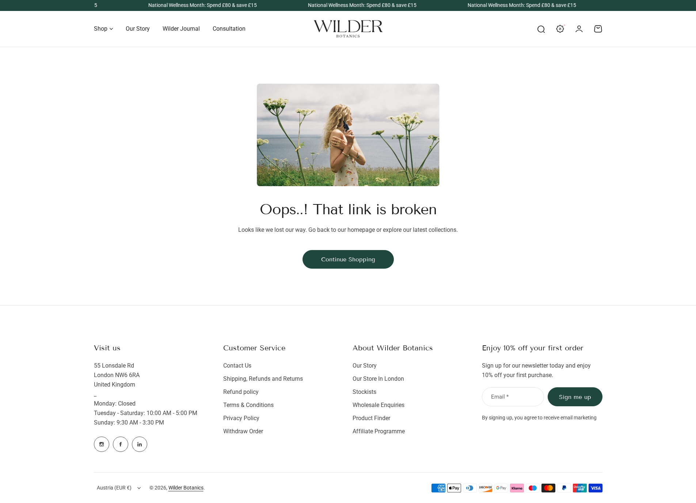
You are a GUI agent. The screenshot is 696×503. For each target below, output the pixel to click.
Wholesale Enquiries (378, 405)
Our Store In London (378, 378)
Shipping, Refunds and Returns (263, 378)
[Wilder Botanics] (348, 28)
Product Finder (371, 418)
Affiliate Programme (379, 431)
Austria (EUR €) (114, 488)
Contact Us (237, 365)
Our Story (365, 365)
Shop (100, 28)
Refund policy (241, 391)
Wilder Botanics (186, 488)
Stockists (364, 391)
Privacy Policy (241, 418)
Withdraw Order (243, 431)
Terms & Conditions (248, 405)
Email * (500, 396)
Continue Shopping (348, 259)
